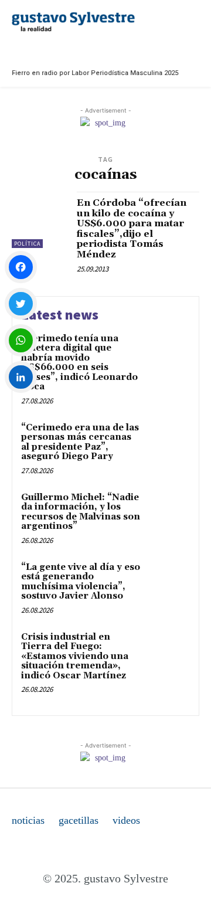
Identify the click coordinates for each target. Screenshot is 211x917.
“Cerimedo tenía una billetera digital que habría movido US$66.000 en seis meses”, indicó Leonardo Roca (79, 363)
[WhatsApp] (20, 340)
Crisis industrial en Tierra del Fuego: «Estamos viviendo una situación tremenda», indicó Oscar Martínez (74, 656)
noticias (28, 820)
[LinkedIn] (20, 377)
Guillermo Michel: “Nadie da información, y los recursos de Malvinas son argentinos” (80, 512)
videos (126, 820)
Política (27, 243)
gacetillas (78, 820)
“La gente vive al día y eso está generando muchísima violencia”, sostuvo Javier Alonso (80, 582)
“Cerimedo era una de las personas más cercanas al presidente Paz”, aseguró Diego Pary (80, 442)
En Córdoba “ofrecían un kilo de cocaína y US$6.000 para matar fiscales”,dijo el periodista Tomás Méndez (131, 228)
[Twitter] (20, 304)
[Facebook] (20, 267)
